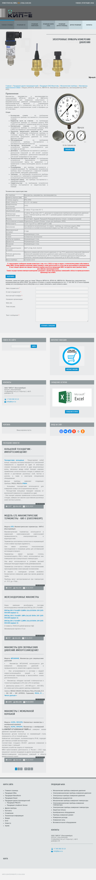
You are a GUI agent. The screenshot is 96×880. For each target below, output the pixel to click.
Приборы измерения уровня (63, 815)
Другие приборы (11, 808)
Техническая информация (14, 816)
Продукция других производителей (25, 86)
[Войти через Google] (78, 431)
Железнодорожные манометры (21, 597)
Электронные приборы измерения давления (69, 795)
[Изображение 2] (58, 142)
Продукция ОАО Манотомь (49, 86)
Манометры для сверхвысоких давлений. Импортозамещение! (21, 649)
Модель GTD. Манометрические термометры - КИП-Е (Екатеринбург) (23, 517)
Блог (6, 821)
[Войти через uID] (61, 431)
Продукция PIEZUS (13, 803)
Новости (8, 823)
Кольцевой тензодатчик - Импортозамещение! (18, 450)
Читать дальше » (10, 695)
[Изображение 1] (69, 129)
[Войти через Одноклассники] (83, 431)
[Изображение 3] (70, 142)
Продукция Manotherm (13, 795)
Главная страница (11, 790)
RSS (19, 3)
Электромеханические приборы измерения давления (72, 793)
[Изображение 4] (81, 142)
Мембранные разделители (62, 798)
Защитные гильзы (59, 810)
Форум (7, 818)
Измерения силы (59, 820)
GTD (12, 527)
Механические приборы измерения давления (69, 790)
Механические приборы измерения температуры (70, 800)
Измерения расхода (60, 817)
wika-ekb (18, 506)
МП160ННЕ (15, 658)
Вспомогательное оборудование (64, 822)
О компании (9, 813)
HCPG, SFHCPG (16, 727)
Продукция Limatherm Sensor (17, 805)
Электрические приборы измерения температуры (71, 807)
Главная (78, 3)
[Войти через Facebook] (70, 431)
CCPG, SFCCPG (16, 722)
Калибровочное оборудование (64, 812)
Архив (7, 826)
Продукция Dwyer (11, 798)
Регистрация (86, 3)
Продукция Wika (10, 793)
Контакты (8, 811)
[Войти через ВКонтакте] (65, 431)
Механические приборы (69, 86)
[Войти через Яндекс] (74, 431)
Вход (92, 3)
